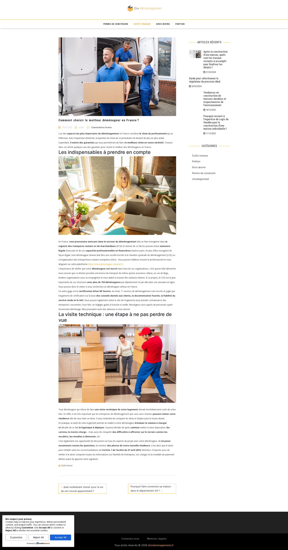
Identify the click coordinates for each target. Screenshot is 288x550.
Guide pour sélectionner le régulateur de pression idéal (204, 80)
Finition (180, 24)
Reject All (38, 537)
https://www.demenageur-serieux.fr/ (105, 264)
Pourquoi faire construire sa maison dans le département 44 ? (150, 488)
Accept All (60, 537)
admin (81, 127)
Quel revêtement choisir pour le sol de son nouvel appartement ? (82, 489)
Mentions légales (157, 539)
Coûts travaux (142, 24)
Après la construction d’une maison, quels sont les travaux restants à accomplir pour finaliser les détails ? (215, 59)
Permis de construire (115, 24)
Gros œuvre (163, 24)
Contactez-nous (131, 539)
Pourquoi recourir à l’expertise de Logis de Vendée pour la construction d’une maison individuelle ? (215, 122)
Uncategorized (200, 383)
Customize (16, 537)
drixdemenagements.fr (161, 545)
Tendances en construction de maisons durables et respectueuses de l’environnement (214, 99)
